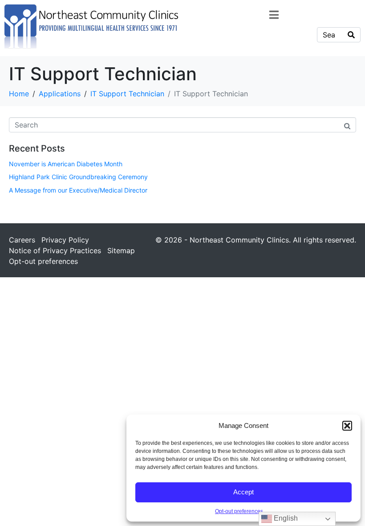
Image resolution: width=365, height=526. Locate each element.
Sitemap (121, 250)
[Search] (351, 35)
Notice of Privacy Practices (55, 250)
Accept (243, 492)
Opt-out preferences (239, 511)
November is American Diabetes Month (65, 164)
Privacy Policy (65, 239)
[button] (347, 425)
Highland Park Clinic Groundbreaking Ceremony (78, 177)
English (285, 518)
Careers (22, 239)
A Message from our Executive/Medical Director (78, 190)
